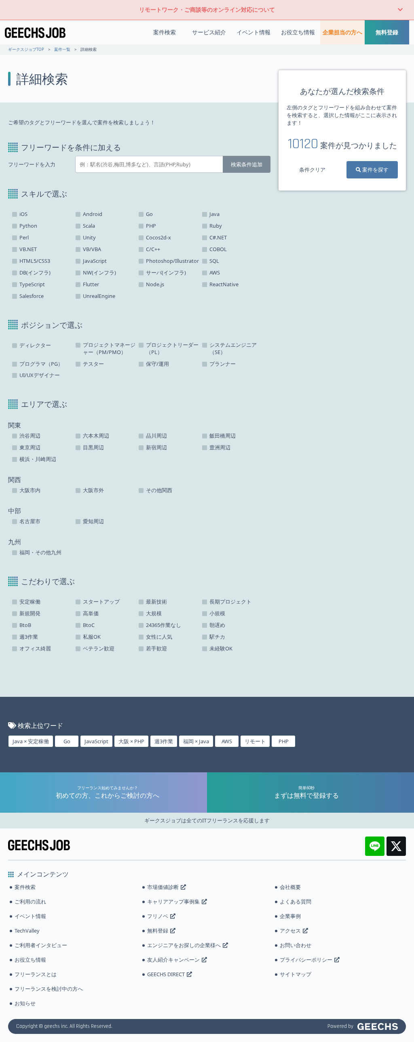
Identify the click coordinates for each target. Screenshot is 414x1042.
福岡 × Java (196, 741)
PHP (284, 741)
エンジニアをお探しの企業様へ (184, 945)
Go (66, 741)
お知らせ (25, 1003)
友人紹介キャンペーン (173, 959)
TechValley (27, 930)
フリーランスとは (36, 974)
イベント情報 (253, 32)
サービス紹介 (209, 32)
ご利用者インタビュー (41, 945)
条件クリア (312, 169)
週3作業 (163, 741)
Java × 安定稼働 (31, 741)
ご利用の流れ (30, 901)
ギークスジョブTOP (26, 49)
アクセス (290, 930)
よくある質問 (295, 901)
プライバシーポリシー (306, 959)
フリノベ (157, 916)
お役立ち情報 (298, 32)
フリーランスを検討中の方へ (49, 988)
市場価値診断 (163, 887)
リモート (255, 741)
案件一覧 (62, 49)
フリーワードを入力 (31, 164)
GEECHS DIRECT (166, 974)
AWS (227, 741)
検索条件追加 (246, 164)
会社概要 (290, 887)
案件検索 (164, 32)
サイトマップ (295, 974)
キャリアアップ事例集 (173, 901)
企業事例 (290, 916)
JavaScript (96, 741)
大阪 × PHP (131, 741)
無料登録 (387, 32)
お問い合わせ (295, 945)
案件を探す (375, 169)
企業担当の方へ (342, 32)
